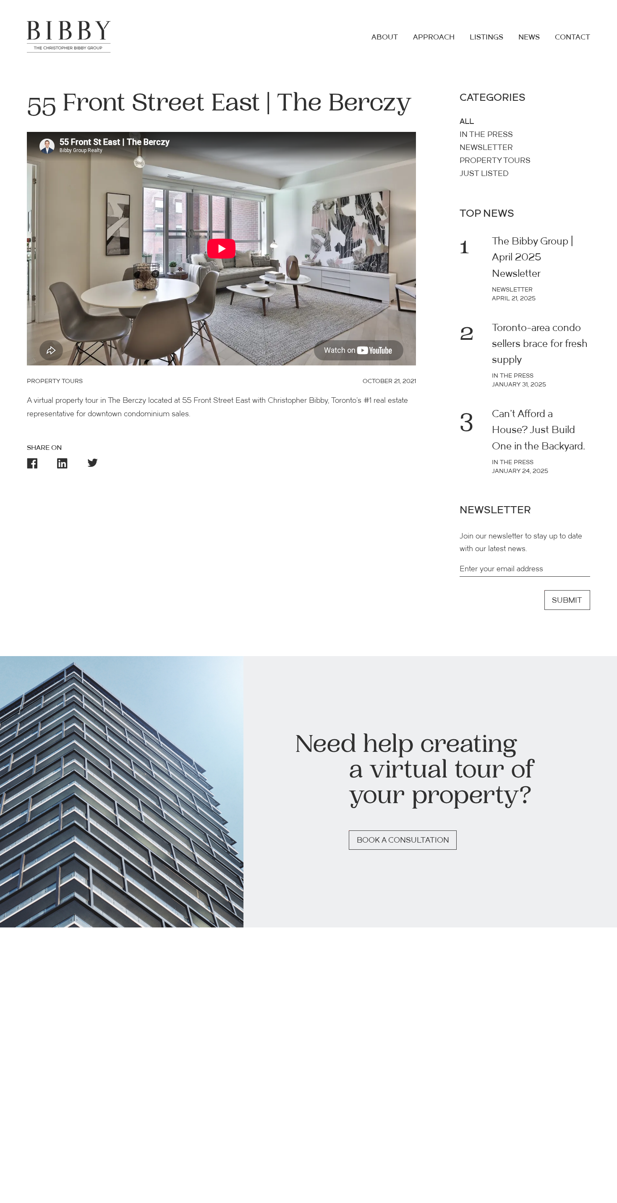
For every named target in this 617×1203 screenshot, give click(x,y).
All (467, 122)
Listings (486, 37)
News (529, 37)
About (384, 37)
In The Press (486, 135)
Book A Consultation (403, 840)
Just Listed (484, 174)
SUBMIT (567, 600)
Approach (434, 37)
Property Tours (495, 161)
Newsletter (486, 148)
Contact (572, 37)
